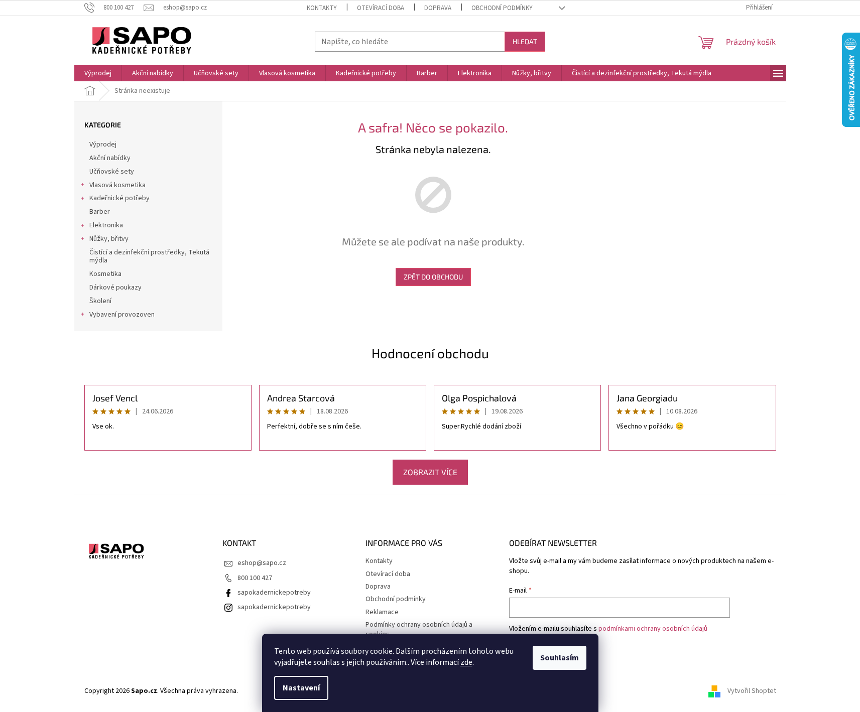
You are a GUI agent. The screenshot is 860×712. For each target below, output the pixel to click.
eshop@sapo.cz (261, 563)
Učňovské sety (111, 172)
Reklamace (382, 612)
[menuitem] (97, 73)
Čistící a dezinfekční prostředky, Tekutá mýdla (149, 256)
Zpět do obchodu (433, 276)
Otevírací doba (380, 8)
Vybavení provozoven (122, 315)
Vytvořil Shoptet (751, 691)
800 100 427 (254, 578)
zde (466, 662)
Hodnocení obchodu (430, 353)
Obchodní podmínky (502, 8)
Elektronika (106, 225)
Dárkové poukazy (115, 287)
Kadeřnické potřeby (119, 198)
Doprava (437, 8)
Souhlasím (559, 657)
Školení (100, 301)
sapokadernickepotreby (274, 593)
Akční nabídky (110, 158)
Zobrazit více (430, 472)
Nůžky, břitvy (109, 239)
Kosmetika (105, 274)
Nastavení (301, 687)
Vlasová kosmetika (117, 185)
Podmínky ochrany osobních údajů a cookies (418, 629)
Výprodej (102, 144)
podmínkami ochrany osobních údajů (652, 629)
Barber (99, 212)
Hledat (525, 41)
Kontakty (322, 8)
